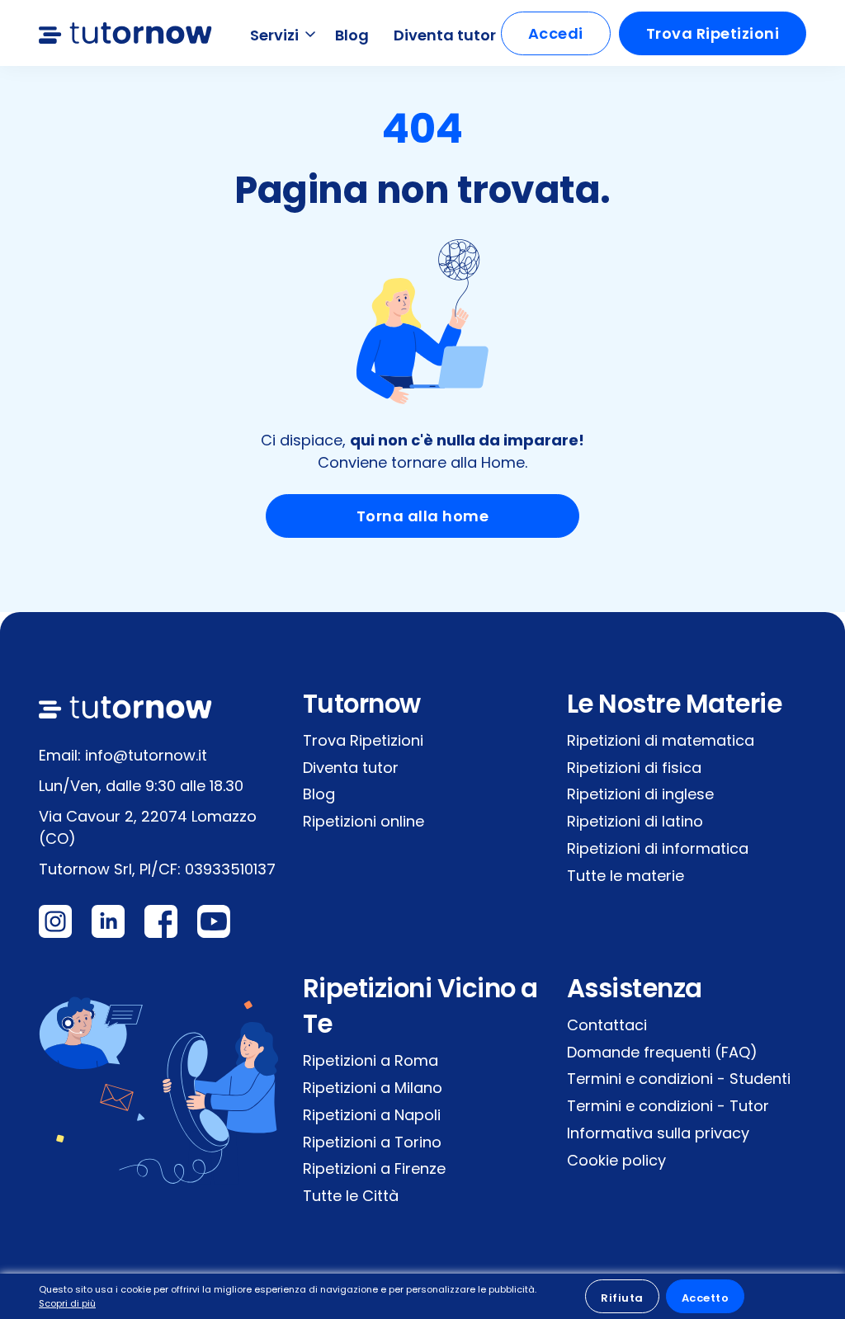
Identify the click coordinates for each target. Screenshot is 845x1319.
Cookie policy (616, 1160)
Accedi (555, 33)
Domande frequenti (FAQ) (662, 1052)
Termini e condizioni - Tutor (668, 1105)
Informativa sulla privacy (658, 1133)
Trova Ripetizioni (713, 33)
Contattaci (607, 1025)
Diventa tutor (445, 35)
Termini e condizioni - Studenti (679, 1078)
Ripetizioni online (363, 821)
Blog (352, 35)
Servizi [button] (276, 35)
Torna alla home (422, 516)
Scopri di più (67, 1303)
